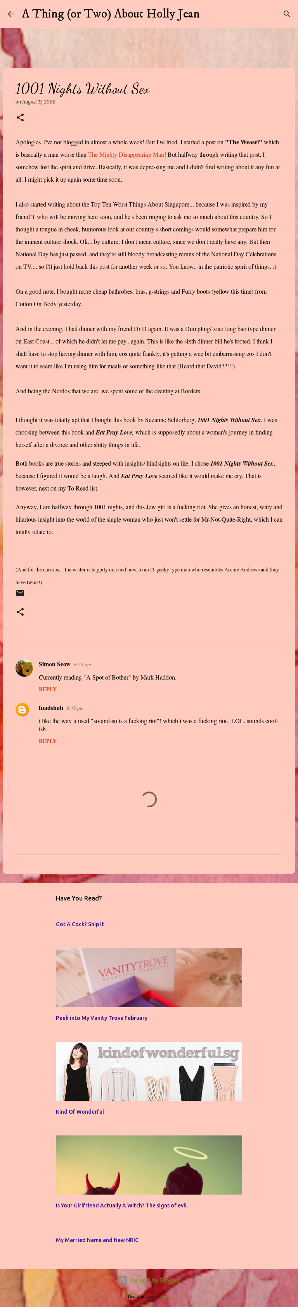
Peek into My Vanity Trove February (101, 1018)
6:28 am (82, 664)
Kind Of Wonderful (80, 1112)
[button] (20, 118)
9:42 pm (74, 707)
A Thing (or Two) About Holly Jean (111, 14)
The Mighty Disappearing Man (126, 154)
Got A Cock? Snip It (80, 924)
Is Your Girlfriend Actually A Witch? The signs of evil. (122, 1205)
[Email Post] (20, 596)
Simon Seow (55, 663)
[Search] (210, 14)
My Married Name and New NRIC (97, 1240)
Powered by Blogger (154, 1280)
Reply (48, 689)
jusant (165, 1296)
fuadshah (51, 707)
